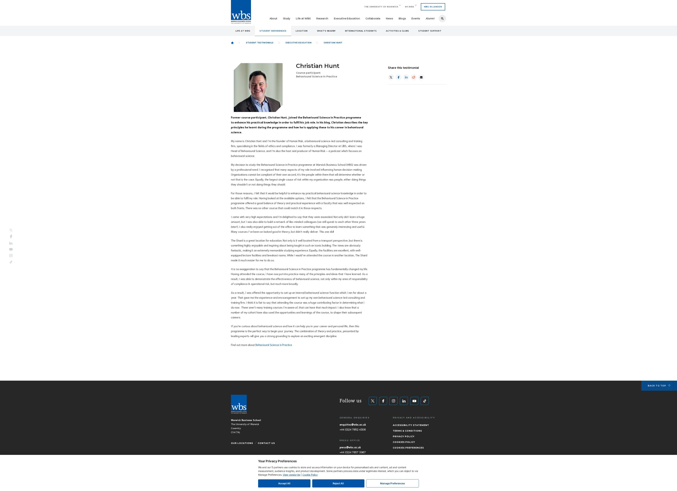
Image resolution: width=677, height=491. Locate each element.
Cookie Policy (310, 474)
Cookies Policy (404, 442)
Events (415, 18)
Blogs (402, 18)
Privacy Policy (403, 436)
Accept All (284, 483)
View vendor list (291, 474)
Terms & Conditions (407, 430)
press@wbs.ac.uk (350, 447)
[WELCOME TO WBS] (232, 43)
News (389, 18)
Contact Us (266, 443)
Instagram (11, 255)
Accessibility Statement (411, 425)
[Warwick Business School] (241, 12)
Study (286, 18)
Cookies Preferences (408, 447)
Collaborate (372, 18)
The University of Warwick (381, 7)
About (273, 18)
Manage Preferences (392, 483)
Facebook (11, 236)
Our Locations (242, 443)
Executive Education (347, 18)
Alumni (430, 18)
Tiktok (11, 262)
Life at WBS (303, 18)
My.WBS (409, 7)
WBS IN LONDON (433, 7)
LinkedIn (11, 243)
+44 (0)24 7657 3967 (353, 452)
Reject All (338, 483)
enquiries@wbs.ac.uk (353, 424)
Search (442, 18)
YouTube (11, 249)
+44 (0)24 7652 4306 (353, 429)
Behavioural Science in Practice (273, 344)
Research (322, 18)
